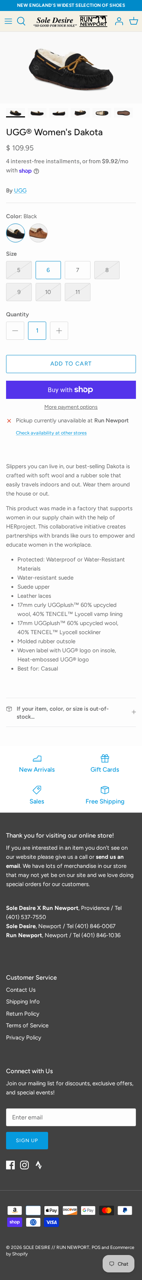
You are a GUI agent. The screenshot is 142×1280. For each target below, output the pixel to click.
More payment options (71, 407)
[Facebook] (10, 1165)
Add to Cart (71, 363)
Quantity (17, 314)
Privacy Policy (23, 1037)
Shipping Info (23, 1001)
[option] (71, 67)
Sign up (27, 1140)
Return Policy (22, 1013)
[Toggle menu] (8, 21)
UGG (20, 190)
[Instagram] (24, 1165)
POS (96, 1247)
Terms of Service (27, 1025)
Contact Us (21, 989)
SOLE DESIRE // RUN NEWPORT (56, 1247)
